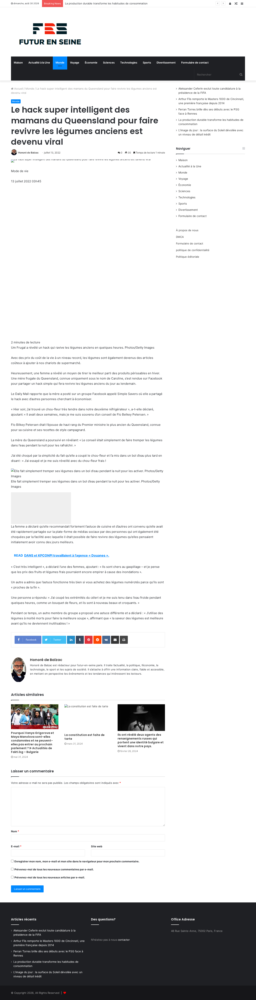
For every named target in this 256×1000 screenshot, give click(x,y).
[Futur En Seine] (48, 31)
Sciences (109, 62)
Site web (96, 846)
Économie (91, 62)
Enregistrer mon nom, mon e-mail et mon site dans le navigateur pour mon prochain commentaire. (76, 861)
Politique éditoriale (187, 256)
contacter (124, 939)
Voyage (74, 62)
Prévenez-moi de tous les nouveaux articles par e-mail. (49, 877)
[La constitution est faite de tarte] (88, 717)
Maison (18, 62)
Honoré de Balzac (28, 152)
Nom (15, 831)
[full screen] (41, 508)
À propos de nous (187, 230)
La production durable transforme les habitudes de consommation (106, 3)
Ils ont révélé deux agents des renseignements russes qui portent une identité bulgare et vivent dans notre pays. (141, 740)
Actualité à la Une (39, 62)
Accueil (18, 88)
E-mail (16, 846)
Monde (60, 62)
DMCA (180, 236)
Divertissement (166, 62)
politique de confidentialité (192, 250)
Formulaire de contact (195, 62)
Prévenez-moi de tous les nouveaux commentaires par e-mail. (54, 869)
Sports (147, 62)
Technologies (128, 62)
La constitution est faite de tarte (84, 737)
